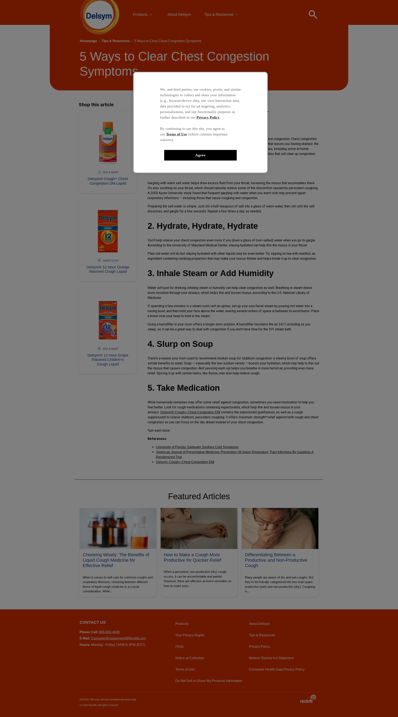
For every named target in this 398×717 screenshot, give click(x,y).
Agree (200, 155)
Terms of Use (176, 134)
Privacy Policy (208, 117)
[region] (200, 122)
